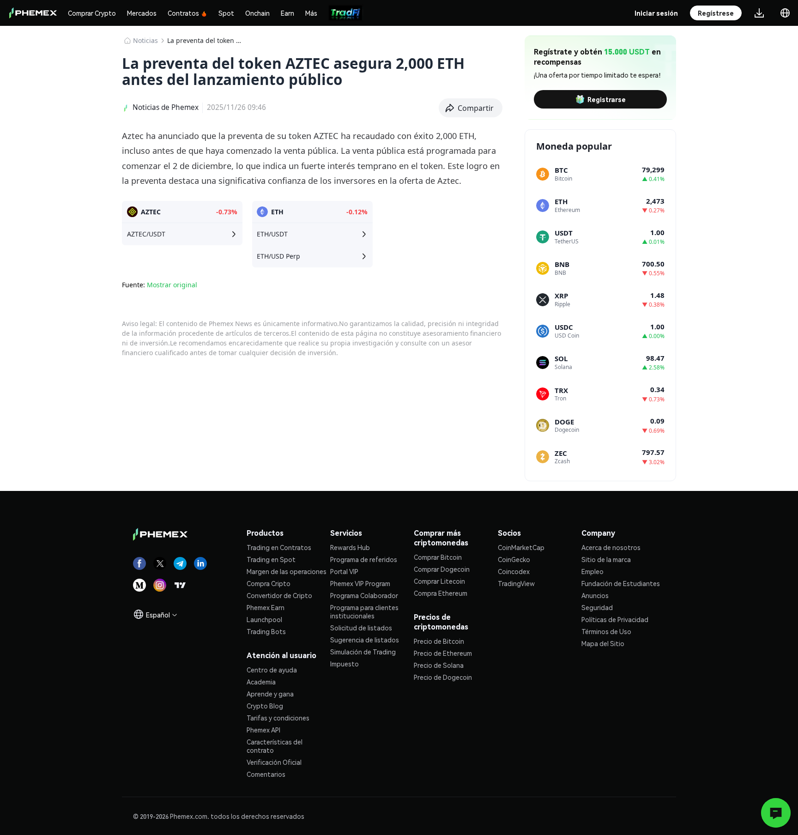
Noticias (145, 40)
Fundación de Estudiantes (620, 583)
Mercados (142, 13)
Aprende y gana (270, 694)
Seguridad (597, 607)
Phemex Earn (265, 607)
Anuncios (595, 595)
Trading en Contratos (279, 547)
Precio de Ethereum (443, 653)
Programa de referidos (363, 559)
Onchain (257, 13)
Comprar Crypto (92, 13)
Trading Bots (266, 631)
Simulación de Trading (363, 651)
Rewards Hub (350, 547)
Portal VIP (344, 571)
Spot (226, 13)
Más (311, 13)
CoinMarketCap (521, 547)
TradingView (516, 583)
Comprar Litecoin (439, 581)
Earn (287, 13)
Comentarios (266, 774)
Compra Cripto (268, 583)
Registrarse (606, 99)
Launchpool (264, 619)
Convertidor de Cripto (279, 595)
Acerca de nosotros (611, 547)
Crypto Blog (265, 706)
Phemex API (263, 730)
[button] (471, 108)
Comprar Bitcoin (438, 557)
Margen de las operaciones (286, 571)
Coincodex (514, 571)
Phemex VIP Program (360, 583)
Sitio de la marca (606, 559)
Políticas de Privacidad (614, 619)
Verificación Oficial (274, 762)
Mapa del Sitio (602, 643)
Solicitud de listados (361, 627)
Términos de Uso (606, 631)
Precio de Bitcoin (439, 641)
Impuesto (344, 664)
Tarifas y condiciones (278, 718)
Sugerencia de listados (364, 639)
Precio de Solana (439, 665)
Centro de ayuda (272, 670)
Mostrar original (172, 284)
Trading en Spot (271, 559)
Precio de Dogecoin (443, 677)
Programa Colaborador (364, 595)
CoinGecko (514, 559)
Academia (261, 682)
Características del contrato (274, 746)
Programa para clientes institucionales (364, 611)
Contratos (183, 13)
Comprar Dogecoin (442, 569)
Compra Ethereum (440, 593)
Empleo (592, 571)
